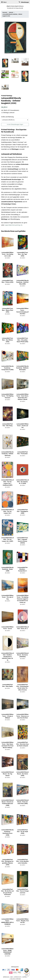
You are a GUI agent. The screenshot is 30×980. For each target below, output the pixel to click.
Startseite (4, 12)
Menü (4, 2)
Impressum (6, 977)
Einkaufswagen (25, 2)
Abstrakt (11, 12)
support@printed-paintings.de (13, 225)
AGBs (11, 977)
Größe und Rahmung (7, 117)
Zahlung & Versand (15, 979)
